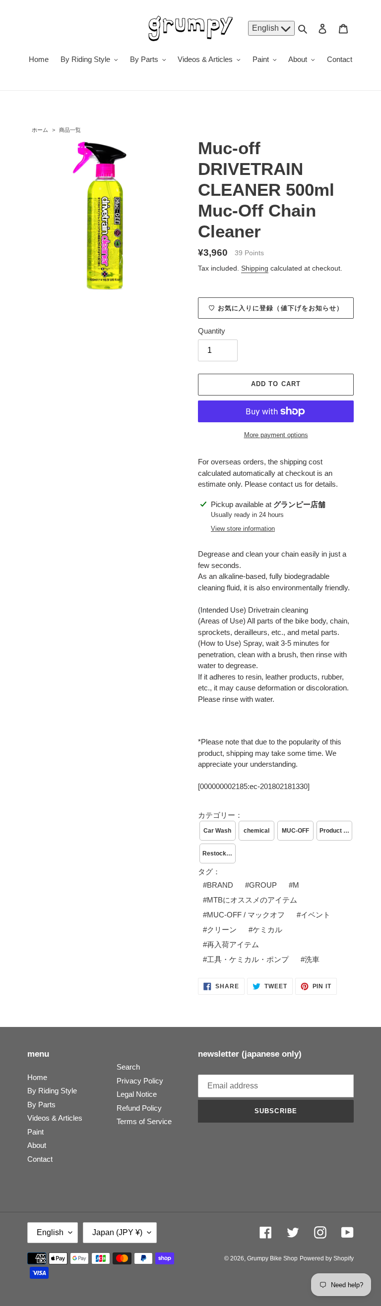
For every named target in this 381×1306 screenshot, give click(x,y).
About (36, 1145)
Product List (336, 830)
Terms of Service (144, 1121)
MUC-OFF (295, 830)
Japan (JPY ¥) (117, 1232)
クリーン (222, 929)
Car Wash (217, 830)
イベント (315, 914)
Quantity (211, 331)
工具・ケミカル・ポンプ (248, 959)
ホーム (40, 130)
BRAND (220, 885)
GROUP (263, 885)
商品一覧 (70, 130)
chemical (256, 830)
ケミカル (267, 929)
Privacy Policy (140, 1081)
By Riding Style (52, 1090)
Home (37, 1077)
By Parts (41, 1104)
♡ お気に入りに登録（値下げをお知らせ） (275, 308)
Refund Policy (139, 1108)
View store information (243, 528)
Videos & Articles (54, 1118)
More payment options (276, 435)
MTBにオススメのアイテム (252, 900)
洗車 (312, 959)
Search (128, 1067)
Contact (40, 1159)
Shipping (254, 268)
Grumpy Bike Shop (272, 1258)
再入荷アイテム (233, 944)
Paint (35, 1132)
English (266, 28)
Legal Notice (137, 1094)
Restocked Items (219, 853)
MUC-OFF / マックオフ (246, 914)
